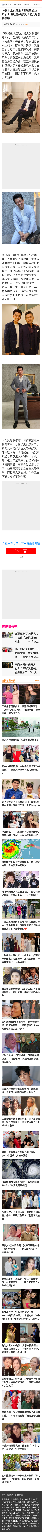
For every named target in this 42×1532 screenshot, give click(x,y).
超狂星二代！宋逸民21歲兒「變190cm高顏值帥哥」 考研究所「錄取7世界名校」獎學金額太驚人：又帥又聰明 (21, 1315)
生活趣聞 (17, 4)
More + (37, 681)
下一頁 (21, 551)
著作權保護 (19, 1495)
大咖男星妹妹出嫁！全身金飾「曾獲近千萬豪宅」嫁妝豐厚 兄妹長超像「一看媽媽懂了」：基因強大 (21, 958)
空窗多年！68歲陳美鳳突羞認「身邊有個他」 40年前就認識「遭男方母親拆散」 (21, 1415)
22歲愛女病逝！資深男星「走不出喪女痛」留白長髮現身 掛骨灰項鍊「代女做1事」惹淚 (21, 1122)
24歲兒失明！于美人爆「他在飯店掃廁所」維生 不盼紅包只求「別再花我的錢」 (21, 1215)
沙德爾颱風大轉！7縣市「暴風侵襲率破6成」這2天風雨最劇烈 (20, 1184)
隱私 (3, 1495)
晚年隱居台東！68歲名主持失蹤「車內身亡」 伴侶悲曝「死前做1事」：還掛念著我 (21, 1478)
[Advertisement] (21, 168)
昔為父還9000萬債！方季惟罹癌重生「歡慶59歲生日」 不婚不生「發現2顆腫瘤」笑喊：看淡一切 (20, 1348)
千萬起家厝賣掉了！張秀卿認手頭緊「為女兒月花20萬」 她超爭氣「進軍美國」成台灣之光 (21, 709)
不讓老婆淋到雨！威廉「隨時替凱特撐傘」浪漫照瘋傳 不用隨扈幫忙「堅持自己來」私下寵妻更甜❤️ (21, 925)
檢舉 (27, 24)
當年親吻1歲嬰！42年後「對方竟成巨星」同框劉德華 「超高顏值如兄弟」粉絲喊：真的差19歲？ (21, 1025)
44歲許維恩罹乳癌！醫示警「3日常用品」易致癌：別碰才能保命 (20, 1447)
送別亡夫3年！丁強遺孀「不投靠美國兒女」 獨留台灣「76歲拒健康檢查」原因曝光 (21, 1058)
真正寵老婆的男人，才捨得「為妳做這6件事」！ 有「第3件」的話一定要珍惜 (27, 637)
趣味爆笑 (37, 4)
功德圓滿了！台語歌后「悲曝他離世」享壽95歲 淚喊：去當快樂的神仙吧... (21, 834)
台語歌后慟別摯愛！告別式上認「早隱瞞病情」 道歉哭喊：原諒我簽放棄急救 (21, 992)
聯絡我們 (10, 1495)
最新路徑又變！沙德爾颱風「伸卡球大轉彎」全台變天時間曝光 (21, 864)
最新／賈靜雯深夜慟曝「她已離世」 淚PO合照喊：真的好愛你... (21, 1154)
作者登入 (7, 4)
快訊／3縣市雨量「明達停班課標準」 (20, 739)
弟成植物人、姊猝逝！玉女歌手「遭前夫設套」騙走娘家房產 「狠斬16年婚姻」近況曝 (21, 1382)
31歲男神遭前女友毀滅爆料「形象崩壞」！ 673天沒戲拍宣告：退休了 (20, 1090)
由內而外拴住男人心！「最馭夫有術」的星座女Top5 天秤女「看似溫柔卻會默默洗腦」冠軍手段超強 (27, 668)
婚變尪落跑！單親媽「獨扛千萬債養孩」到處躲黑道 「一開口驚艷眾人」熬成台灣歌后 (21, 1282)
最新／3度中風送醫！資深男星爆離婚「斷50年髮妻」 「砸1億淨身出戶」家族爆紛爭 (20, 1248)
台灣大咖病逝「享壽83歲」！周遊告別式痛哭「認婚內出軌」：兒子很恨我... (21, 893)
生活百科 (27, 4)
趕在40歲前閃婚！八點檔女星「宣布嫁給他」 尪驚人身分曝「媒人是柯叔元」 (27, 653)
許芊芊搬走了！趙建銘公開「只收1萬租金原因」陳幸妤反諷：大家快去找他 (21, 804)
